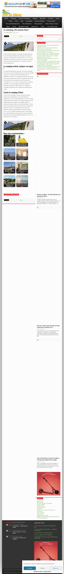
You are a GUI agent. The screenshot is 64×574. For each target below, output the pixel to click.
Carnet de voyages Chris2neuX (44, 503)
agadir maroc (40, 500)
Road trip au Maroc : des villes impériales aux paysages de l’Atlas (48, 195)
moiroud (36, 532)
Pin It (21, 36)
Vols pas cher (40, 514)
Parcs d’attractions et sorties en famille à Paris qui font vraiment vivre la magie (48, 459)
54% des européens (27, 57)
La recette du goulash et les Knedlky (19, 538)
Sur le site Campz (14, 82)
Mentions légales (47, 571)
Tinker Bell (8, 32)
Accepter (29, 568)
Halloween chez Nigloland (45, 534)
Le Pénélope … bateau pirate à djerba (20, 526)
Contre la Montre (41, 504)
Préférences (55, 568)
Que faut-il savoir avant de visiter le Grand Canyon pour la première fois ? (48, 326)
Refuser (43, 568)
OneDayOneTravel (41, 507)
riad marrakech (40, 512)
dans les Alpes (7, 111)
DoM (38, 198)
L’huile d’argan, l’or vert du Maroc (19, 532)
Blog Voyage (40, 502)
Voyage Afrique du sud (42, 515)
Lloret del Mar (40, 506)
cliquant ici (30, 115)
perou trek (39, 508)
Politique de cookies (38, 571)
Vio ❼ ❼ (36, 537)
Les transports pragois (46, 532)
